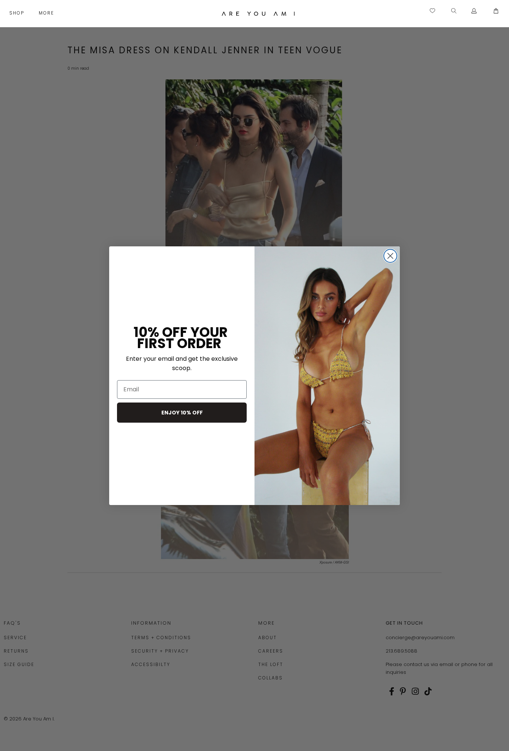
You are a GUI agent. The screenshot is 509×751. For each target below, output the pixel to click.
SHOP (17, 13)
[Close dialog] (390, 255)
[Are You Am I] (258, 13)
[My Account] (474, 11)
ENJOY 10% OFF (182, 412)
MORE (47, 13)
